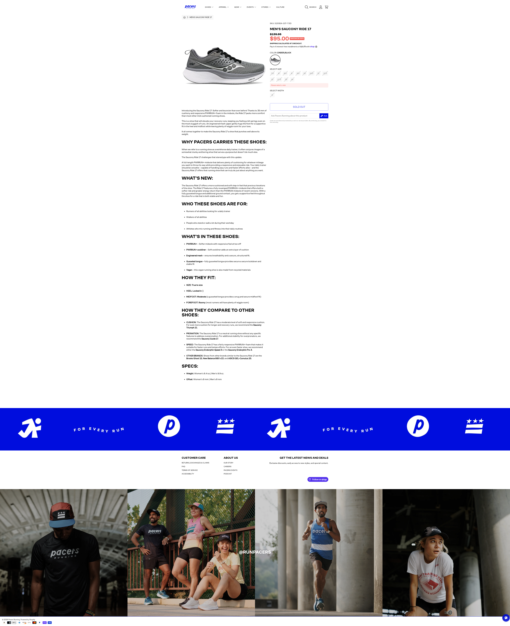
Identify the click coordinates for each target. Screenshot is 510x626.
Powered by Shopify (28, 620)
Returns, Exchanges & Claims (195, 463)
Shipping (274, 43)
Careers (227, 466)
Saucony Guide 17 (209, 339)
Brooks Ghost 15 (194, 358)
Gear (236, 7)
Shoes (208, 7)
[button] (311, 7)
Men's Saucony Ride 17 (201, 17)
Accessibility (188, 474)
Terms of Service (190, 470)
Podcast (228, 474)
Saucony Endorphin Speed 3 (209, 350)
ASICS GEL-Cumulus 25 (239, 358)
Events (250, 7)
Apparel (223, 7)
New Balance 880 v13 (213, 358)
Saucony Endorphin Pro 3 (240, 350)
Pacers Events (230, 470)
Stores (265, 7)
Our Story (228, 463)
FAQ (183, 466)
